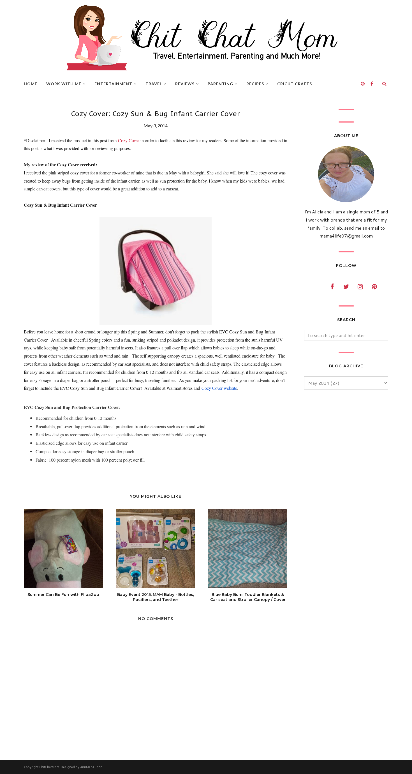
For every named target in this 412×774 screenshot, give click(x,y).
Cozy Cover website (219, 388)
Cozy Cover (128, 140)
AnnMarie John (91, 767)
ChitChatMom (49, 767)
